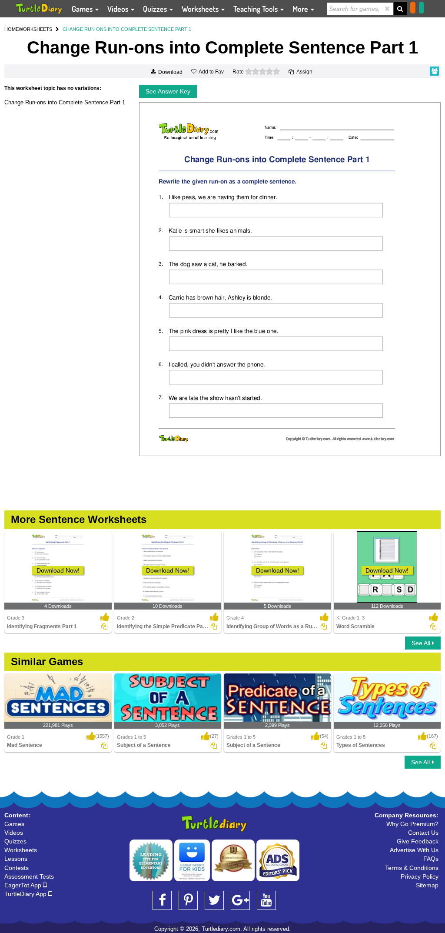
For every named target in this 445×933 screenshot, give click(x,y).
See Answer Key (168, 91)
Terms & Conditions (411, 867)
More (301, 8)
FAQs (430, 858)
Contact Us (423, 832)
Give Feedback (417, 841)
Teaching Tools (256, 8)
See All (422, 643)
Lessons (15, 858)
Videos (118, 8)
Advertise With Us (414, 849)
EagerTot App (23, 885)
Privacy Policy (419, 876)
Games (83, 8)
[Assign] (104, 626)
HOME (11, 29)
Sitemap (427, 885)
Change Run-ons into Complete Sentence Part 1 (64, 102)
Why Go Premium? (412, 823)
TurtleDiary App (26, 893)
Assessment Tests (29, 876)
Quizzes (156, 8)
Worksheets (201, 8)
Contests (16, 867)
